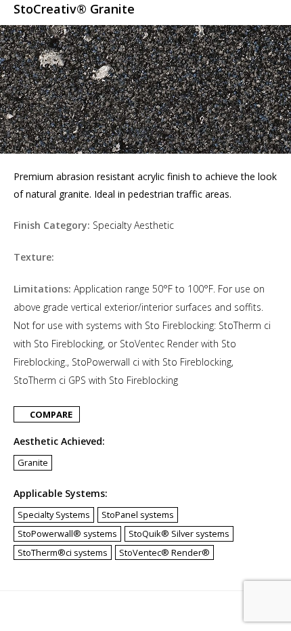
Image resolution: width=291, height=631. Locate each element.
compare (50, 414)
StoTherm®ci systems (63, 552)
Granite (33, 462)
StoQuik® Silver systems (179, 533)
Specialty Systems (54, 514)
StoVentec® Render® (164, 552)
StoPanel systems (138, 514)
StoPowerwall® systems (67, 533)
